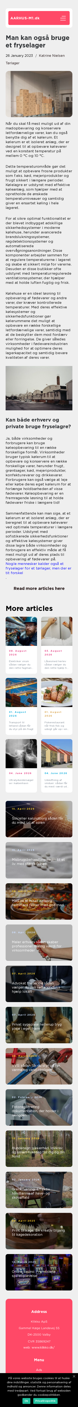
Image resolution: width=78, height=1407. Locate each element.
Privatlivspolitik (45, 1400)
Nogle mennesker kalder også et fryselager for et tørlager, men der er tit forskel (39, 568)
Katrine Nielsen (52, 56)
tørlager (13, 63)
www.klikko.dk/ (43, 1347)
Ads (39, 1370)
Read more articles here (39, 588)
